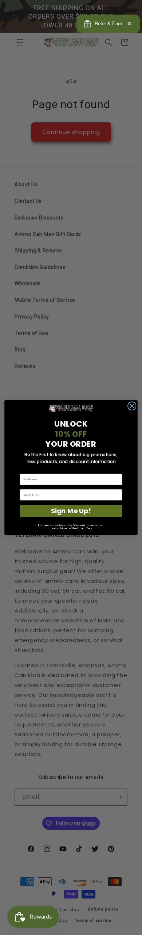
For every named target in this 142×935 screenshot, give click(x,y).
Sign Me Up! (71, 510)
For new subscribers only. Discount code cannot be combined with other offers (70, 527)
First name (26, 471)
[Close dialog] (132, 406)
